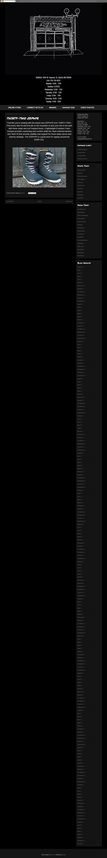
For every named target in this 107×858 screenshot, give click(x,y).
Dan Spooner (80, 234)
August (79, 267)
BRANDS (52, 107)
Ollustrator (52, 854)
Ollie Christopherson (82, 215)
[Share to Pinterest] (35, 193)
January (79, 288)
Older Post (69, 201)
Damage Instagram (82, 149)
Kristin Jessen (80, 228)
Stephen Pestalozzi (82, 176)
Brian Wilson (80, 252)
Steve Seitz (80, 188)
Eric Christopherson (82, 240)
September (80, 301)
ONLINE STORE (14, 107)
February (79, 285)
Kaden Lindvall (81, 170)
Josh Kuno (80, 173)
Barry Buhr (80, 237)
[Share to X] (32, 193)
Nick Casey (80, 182)
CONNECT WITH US (35, 107)
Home (39, 201)
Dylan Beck (80, 195)
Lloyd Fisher (80, 198)
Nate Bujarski (80, 212)
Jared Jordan (80, 249)
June (78, 273)
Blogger (63, 854)
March (79, 282)
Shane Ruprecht (81, 221)
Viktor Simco (80, 246)
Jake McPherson (81, 209)
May (78, 276)
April (78, 279)
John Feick (80, 191)
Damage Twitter (81, 155)
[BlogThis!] (30, 193)
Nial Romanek (81, 231)
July (78, 270)
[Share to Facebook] (34, 193)
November (80, 295)
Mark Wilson (80, 255)
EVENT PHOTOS (87, 107)
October (79, 298)
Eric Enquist (80, 243)
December (80, 292)
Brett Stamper (81, 218)
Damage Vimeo (81, 152)
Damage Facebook (82, 158)
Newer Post (9, 201)
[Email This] (29, 193)
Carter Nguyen (81, 179)
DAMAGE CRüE (68, 107)
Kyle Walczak (80, 185)
